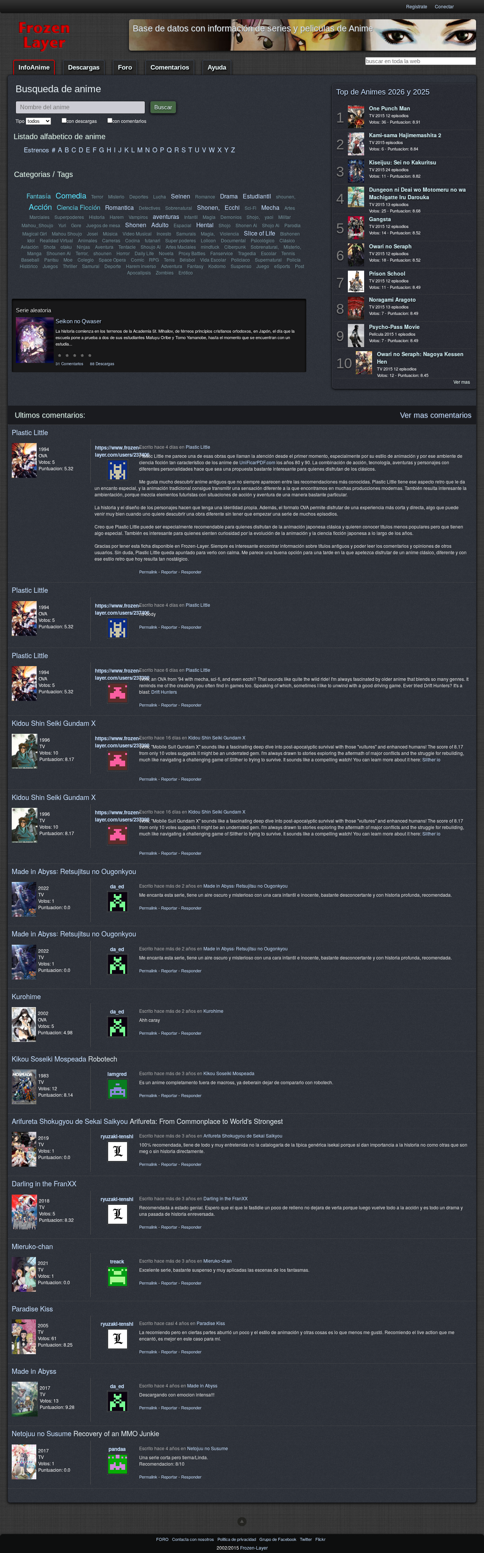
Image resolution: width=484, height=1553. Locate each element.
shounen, (285, 196)
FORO (163, 1539)
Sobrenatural (178, 208)
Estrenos (36, 149)
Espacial (182, 225)
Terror (97, 196)
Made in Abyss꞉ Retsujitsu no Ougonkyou (74, 871)
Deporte (112, 266)
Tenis (169, 259)
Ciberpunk (235, 246)
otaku (66, 246)
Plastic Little (30, 432)
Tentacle (127, 246)
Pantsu (51, 259)
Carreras (111, 240)
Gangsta (380, 219)
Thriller (70, 266)
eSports (282, 266)
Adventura (171, 266)
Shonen (135, 224)
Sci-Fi (250, 208)
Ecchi (232, 207)
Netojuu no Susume (41, 1433)
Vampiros (138, 217)
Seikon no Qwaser (78, 321)
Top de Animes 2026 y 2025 (383, 92)
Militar (284, 217)
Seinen (180, 196)
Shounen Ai (59, 253)
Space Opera (112, 259)
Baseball (30, 259)
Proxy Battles (191, 253)
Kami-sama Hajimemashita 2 (405, 135)
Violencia (229, 233)
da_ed (117, 886)
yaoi (269, 217)
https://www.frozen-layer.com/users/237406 (122, 451)
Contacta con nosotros (193, 1539)
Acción (40, 206)
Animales (87, 240)
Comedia (71, 195)
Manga (34, 253)
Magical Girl (34, 233)
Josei (92, 233)
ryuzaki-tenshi (117, 1136)
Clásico (287, 240)
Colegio (86, 259)
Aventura (104, 246)
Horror (123, 253)
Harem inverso (141, 266)
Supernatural (268, 259)
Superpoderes (69, 217)
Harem (117, 217)
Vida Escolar (213, 259)
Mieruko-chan (32, 1246)
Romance (205, 196)
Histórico (29, 266)
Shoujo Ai (151, 246)
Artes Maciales (181, 246)
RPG (154, 259)
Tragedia (247, 253)
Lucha (159, 196)
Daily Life (144, 253)
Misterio (116, 196)
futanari (152, 240)
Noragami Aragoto (392, 299)
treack (117, 1261)
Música (110, 233)
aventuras (166, 216)
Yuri (62, 225)
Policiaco (240, 259)
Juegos (50, 266)
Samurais (186, 233)
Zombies (165, 272)
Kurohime (26, 996)
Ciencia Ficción (78, 207)
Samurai (90, 266)
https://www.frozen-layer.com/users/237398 (122, 674)
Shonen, (208, 207)
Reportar (169, 572)
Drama (229, 196)
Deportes (138, 196)
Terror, (82, 253)
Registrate (416, 6)
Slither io (431, 759)
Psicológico (263, 240)
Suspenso (241, 266)
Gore (76, 225)
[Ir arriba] (242, 1521)
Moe (68, 259)
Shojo (225, 225)
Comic (137, 259)
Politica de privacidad (237, 1539)
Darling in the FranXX (44, 1183)
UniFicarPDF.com (257, 462)
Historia (97, 217)
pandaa (117, 1448)
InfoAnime (34, 67)
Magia (209, 217)
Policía (294, 259)
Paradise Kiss (32, 1308)
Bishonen (290, 233)
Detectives (149, 208)
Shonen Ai (246, 225)
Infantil (191, 217)
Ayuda (217, 67)
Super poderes (180, 240)
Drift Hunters (164, 691)
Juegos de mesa (103, 225)
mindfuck (210, 246)
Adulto (160, 224)
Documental (233, 240)
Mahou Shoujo (67, 233)
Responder (191, 572)
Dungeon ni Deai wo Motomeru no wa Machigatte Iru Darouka (417, 193)
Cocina (132, 240)
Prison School (387, 273)
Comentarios (169, 67)
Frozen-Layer (254, 1547)
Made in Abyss (34, 1371)
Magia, (208, 233)
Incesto (164, 233)
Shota (49, 246)
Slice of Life (259, 233)
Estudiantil (257, 196)
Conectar (444, 6)
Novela (166, 253)
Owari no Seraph (390, 246)
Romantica (119, 207)
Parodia (292, 225)
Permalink (148, 572)
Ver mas (461, 381)
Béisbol (187, 259)
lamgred (117, 1073)
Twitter (306, 1539)
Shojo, (253, 217)
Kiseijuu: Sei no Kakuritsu (402, 162)
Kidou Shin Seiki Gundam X (54, 723)
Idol (31, 240)
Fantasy (195, 266)
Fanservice (221, 253)
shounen (102, 253)
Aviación (30, 246)
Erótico (185, 272)
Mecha (270, 207)
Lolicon (208, 240)
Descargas (83, 67)
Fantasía (38, 195)
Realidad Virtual (56, 240)
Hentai (205, 224)
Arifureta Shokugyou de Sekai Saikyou (70, 1121)
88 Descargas (102, 363)
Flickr (320, 1539)
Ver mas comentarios (436, 415)
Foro (125, 67)
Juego (262, 266)
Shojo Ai (270, 225)
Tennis (288, 253)
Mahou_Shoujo (37, 225)
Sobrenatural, (265, 246)
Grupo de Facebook (278, 1539)
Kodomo (217, 266)
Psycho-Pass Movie (394, 326)
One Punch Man (389, 108)
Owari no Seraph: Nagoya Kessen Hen (420, 357)
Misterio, (292, 246)
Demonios (231, 217)
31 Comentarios (69, 363)
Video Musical (137, 233)
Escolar (268, 253)
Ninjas (83, 246)
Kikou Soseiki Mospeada (49, 1058)
